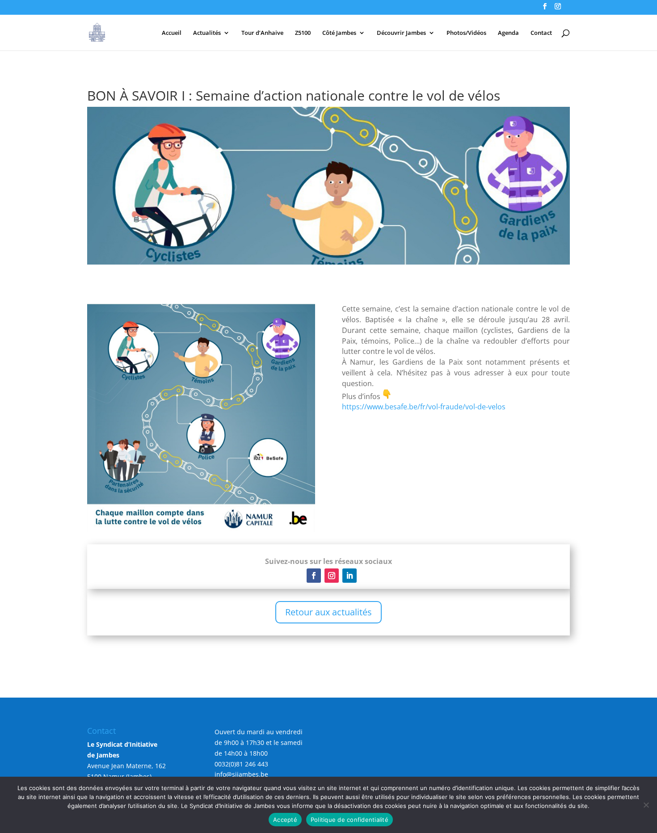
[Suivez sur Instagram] (331, 575)
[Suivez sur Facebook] (314, 575)
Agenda (508, 33)
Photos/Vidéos (466, 33)
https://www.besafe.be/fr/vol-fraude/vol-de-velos (423, 407)
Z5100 (303, 33)
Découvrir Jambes (401, 33)
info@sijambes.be (241, 774)
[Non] (645, 804)
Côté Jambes (339, 33)
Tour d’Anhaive (262, 33)
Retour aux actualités (328, 612)
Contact (541, 33)
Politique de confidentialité (349, 819)
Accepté (285, 819)
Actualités (207, 33)
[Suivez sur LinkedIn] (349, 575)
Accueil (171, 33)
